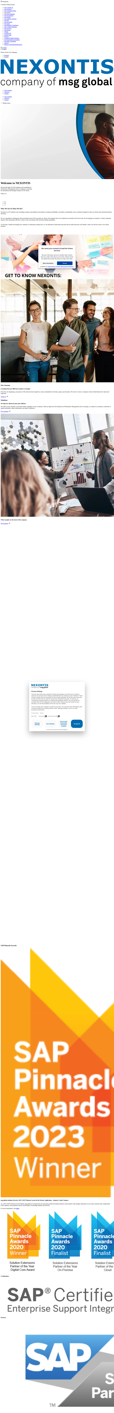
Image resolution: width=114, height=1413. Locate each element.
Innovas (6, 36)
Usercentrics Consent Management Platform (61, 266)
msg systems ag (8, 7)
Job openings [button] (4, 523)
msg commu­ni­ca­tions (10, 11)
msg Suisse (7, 30)
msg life (6, 20)
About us (6, 92)
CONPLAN (7, 33)
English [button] (9, 53)
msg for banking (8, 15)
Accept (65, 263)
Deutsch (6, 55)
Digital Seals (7, 35)
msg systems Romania (10, 27)
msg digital (7, 12)
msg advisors (8, 9)
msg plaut (7, 23)
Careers (6, 93)
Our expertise (8, 90)
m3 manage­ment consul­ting (12, 40)
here (17, 1208)
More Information (48, 263)
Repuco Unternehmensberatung (13, 44)
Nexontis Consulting (10, 41)
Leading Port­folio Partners (11, 38)
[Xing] (5, 205)
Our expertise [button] (5, 411)
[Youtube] (5, 203)
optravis (6, 43)
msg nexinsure (8, 22)
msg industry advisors (10, 19)
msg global (7, 17)
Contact (4, 47)
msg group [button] (11, 23)
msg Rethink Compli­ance (11, 25)
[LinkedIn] (5, 202)
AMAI (6, 31)
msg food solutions (9, 14)
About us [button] (3, 396)
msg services (7, 28)
